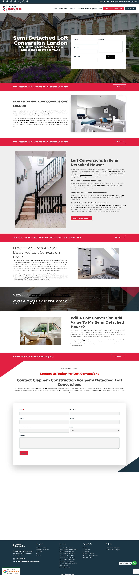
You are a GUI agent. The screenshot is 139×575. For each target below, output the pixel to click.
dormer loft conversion (28, 122)
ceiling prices (84, 340)
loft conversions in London (39, 388)
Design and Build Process (50, 295)
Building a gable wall (103, 185)
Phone (72, 418)
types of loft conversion (25, 120)
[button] (119, 86)
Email (76, 47)
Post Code (77, 56)
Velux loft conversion (55, 122)
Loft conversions (18, 111)
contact (58, 390)
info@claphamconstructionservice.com (27, 561)
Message (102, 39)
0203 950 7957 (97, 390)
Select (72, 427)
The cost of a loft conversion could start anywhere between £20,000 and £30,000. (37, 260)
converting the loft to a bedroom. (31, 278)
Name (76, 39)
